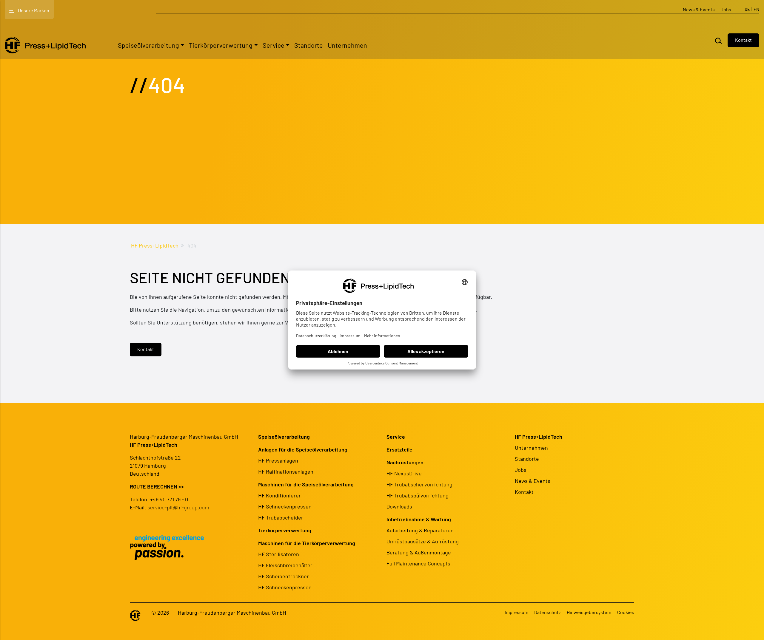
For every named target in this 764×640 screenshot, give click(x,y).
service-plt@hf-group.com (178, 507)
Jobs (726, 9)
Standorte (308, 45)
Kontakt (743, 40)
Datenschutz (547, 612)
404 (191, 245)
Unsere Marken (33, 10)
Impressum (516, 612)
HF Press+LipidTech (154, 245)
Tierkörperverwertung (220, 45)
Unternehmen (347, 45)
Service (273, 45)
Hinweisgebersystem (589, 612)
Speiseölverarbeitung (148, 45)
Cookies (625, 612)
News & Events (699, 9)
